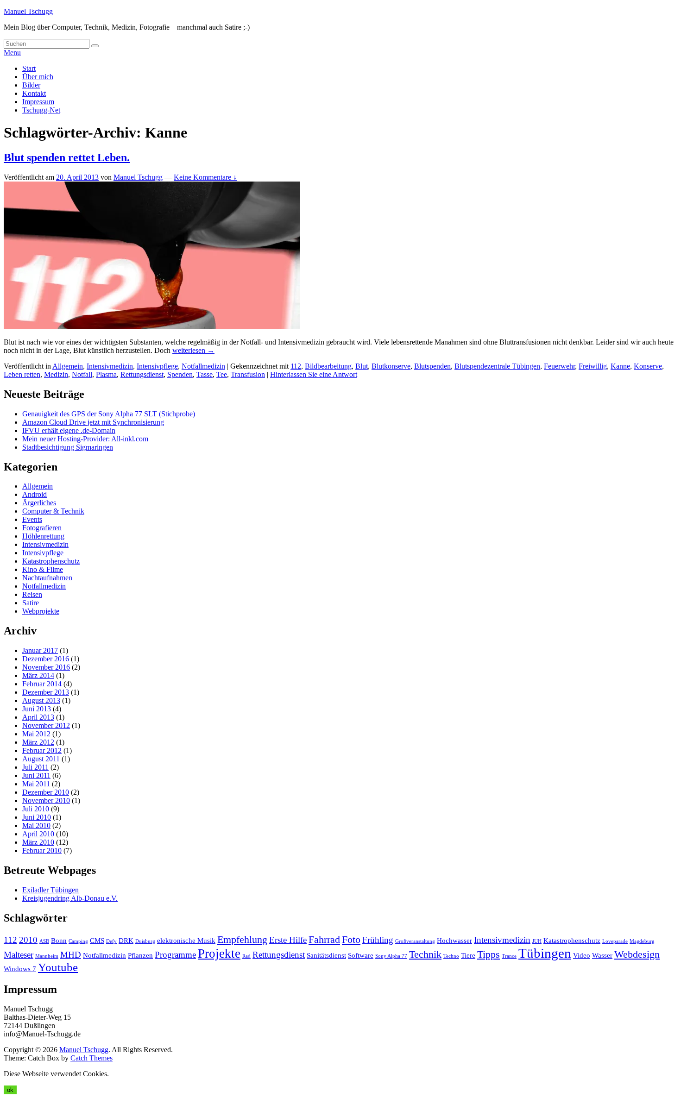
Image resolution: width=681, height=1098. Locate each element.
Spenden (180, 374)
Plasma (106, 374)
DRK (126, 940)
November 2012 (46, 725)
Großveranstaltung (415, 941)
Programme (175, 955)
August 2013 (41, 700)
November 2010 (46, 800)
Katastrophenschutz (51, 561)
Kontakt (34, 93)
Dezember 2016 (45, 659)
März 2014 (38, 675)
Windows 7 (20, 969)
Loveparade (615, 941)
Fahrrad (324, 939)
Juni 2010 (36, 817)
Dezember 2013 (45, 692)
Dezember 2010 (45, 792)
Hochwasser (454, 940)
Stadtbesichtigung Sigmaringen (67, 447)
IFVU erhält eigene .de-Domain (68, 430)
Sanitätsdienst (326, 955)
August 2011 (41, 759)
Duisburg (145, 941)
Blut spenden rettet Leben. (67, 157)
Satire (30, 603)
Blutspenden (432, 366)
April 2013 (38, 717)
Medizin (56, 374)
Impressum (38, 102)
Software (360, 955)
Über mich (37, 77)
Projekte (219, 953)
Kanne (620, 366)
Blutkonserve (391, 366)
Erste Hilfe (288, 940)
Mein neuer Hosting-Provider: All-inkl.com (85, 439)
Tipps (488, 954)
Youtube (58, 967)
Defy (111, 941)
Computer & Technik (53, 511)
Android (34, 494)
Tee (221, 374)
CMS (97, 940)
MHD (70, 955)
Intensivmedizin (110, 366)
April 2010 (38, 834)
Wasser (602, 955)
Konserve (648, 366)
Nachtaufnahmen (47, 578)
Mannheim (46, 956)
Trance (509, 956)
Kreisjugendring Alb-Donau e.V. (70, 898)
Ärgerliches (39, 503)
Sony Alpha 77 (391, 956)
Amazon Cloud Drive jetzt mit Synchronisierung (93, 422)
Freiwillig (593, 366)
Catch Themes (91, 1058)
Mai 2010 (36, 825)
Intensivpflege (157, 366)
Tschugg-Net (41, 110)
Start (29, 68)
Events (32, 519)
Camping (78, 941)
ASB (44, 941)
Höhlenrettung (43, 536)
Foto (351, 939)
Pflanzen (140, 955)
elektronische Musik (186, 940)
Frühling (377, 940)
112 (295, 366)
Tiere (468, 955)
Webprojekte (40, 611)
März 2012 (38, 742)
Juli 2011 (35, 767)
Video (581, 955)
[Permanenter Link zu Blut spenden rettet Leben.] (152, 326)
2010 (28, 940)
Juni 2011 (36, 775)
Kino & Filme (42, 569)
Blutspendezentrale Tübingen (497, 366)
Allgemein (67, 366)
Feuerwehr (559, 366)
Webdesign (637, 954)
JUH (537, 941)
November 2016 (46, 667)
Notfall (82, 374)
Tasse (204, 374)
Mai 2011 (36, 784)
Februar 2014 (42, 684)
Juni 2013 (36, 709)
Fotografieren (42, 528)
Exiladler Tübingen (50, 890)
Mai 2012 (36, 734)
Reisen (32, 594)
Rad (246, 956)
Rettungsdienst (142, 374)
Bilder (31, 85)
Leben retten (22, 374)
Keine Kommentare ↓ (205, 177)
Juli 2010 (35, 809)
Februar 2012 (42, 750)
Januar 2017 (40, 650)
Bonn (59, 940)
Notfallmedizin (203, 366)
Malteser (18, 955)
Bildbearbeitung (328, 366)
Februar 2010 (42, 850)
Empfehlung (242, 939)
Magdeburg (642, 941)
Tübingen (544, 953)
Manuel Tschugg (28, 11)
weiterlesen (193, 350)
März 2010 (38, 842)
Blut (361, 366)
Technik (425, 954)
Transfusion (248, 374)
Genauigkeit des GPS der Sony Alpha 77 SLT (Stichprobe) (108, 414)
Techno (451, 956)
